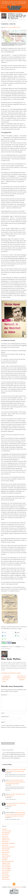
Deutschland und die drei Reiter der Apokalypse (21, 677)
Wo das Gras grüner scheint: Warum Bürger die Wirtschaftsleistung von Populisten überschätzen (15, 781)
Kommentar (4, 694)
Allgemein (11, 646)
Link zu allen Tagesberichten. (13, 27)
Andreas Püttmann (6, 856)
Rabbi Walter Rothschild (8, 861)
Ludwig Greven (5, 838)
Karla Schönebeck (6, 866)
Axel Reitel (4, 859)
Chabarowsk (7, 648)
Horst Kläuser (5, 841)
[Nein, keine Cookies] (26, 5)
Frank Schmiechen (6, 865)
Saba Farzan (5, 836)
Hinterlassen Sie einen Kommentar (9, 21)
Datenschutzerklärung (14, 9)
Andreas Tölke (5, 872)
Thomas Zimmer (6, 879)
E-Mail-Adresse (5, 716)
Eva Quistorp (5, 857)
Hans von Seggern (6, 868)
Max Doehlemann (6, 832)
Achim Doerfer (5, 834)
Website (3, 722)
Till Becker (4, 829)
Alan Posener (9, 803)
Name (3, 713)
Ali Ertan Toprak (6, 875)
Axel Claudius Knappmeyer (8, 843)
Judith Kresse (5, 845)
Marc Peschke (5, 850)
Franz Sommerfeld (6, 870)
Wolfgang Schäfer (6, 863)
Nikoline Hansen (6, 839)
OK (8, 6)
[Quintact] (14, 891)
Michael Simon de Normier (8, 847)
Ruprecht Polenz (6, 852)
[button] (7, 632)
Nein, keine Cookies (16, 6)
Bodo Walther (5, 877)
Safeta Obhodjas (6, 848)
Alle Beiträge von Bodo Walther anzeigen (11, 673)
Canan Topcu (5, 874)
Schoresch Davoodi (6, 830)
